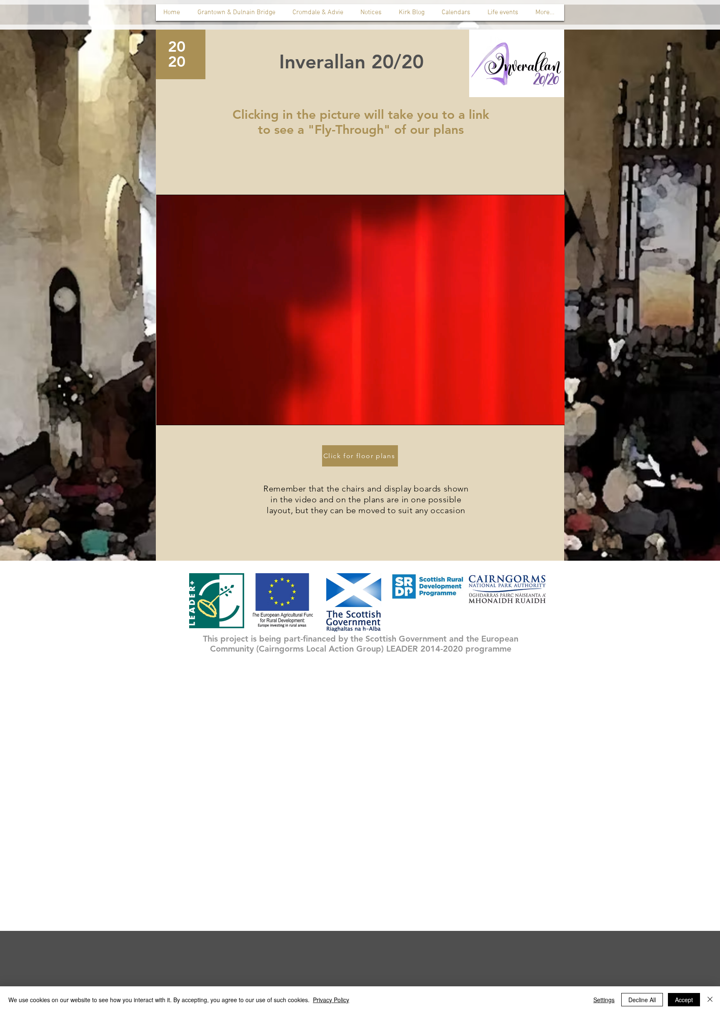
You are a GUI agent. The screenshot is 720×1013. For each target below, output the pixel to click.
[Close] (710, 999)
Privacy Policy (331, 999)
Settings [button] (604, 999)
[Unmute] (181, 414)
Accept (684, 999)
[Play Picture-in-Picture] (539, 414)
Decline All (642, 999)
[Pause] (167, 414)
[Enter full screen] (553, 414)
